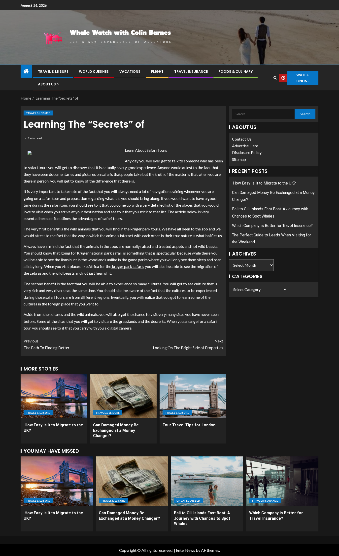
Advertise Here (245, 145)
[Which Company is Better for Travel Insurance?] (282, 481)
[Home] (26, 71)
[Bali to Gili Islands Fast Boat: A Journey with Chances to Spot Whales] (207, 481)
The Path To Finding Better (46, 344)
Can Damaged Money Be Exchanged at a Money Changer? (116, 430)
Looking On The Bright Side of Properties (188, 344)
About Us (47, 84)
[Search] (275, 78)
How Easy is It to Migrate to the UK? (264, 183)
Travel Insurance (191, 71)
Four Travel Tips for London (189, 425)
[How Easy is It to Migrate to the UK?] (54, 396)
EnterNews (185, 550)
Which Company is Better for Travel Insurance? (272, 225)
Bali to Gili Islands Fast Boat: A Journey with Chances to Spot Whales (202, 518)
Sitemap (239, 159)
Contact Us (241, 139)
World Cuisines (94, 71)
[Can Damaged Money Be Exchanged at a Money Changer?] (123, 396)
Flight (157, 71)
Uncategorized (188, 500)
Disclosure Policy (247, 152)
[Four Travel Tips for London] (193, 396)
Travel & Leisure (53, 71)
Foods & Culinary (235, 71)
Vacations (129, 71)
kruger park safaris (127, 266)
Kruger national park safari (99, 253)
